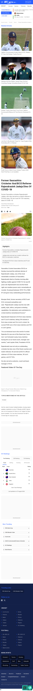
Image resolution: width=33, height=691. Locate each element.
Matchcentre (6, 647)
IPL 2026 (5, 16)
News (15, 22)
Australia (11, 470)
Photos (20, 617)
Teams (4, 622)
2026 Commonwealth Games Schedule (15, 541)
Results (30, 6)
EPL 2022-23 (21, 634)
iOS (17, 415)
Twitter (23, 411)
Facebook (10, 411)
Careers (23, 676)
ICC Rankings (8, 545)
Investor (3, 676)
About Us (11, 673)
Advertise (3, 673)
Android (12, 415)
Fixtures (23, 6)
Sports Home (4, 22)
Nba (19, 661)
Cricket (3, 6)
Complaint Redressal (13, 676)
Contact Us (4, 679)
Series (16, 6)
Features (20, 620)
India (10, 480)
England (11, 484)
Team (4, 462)
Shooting (5, 665)
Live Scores (6, 612)
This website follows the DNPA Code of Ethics (13, 683)
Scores (11, 6)
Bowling (18, 462)
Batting (11, 462)
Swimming (14, 665)
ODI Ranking (16, 458)
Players (20, 622)
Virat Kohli (7, 536)
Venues (5, 625)
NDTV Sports (26, 409)
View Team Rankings (16, 487)
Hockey (21, 657)
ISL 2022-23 (6, 634)
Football (16, 407)
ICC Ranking (21, 625)
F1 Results (19, 409)
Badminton (6, 661)
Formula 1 (5, 657)
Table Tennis (24, 665)
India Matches (6, 13)
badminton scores (11, 409)
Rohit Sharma (8, 549)
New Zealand (12, 477)
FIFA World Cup (9, 528)
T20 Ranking (26, 458)
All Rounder (27, 462)
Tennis (13, 657)
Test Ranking (6, 458)
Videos (4, 620)
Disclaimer (26, 673)
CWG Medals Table (10, 532)
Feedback (18, 673)
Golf (13, 661)
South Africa (12, 473)
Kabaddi (26, 661)
